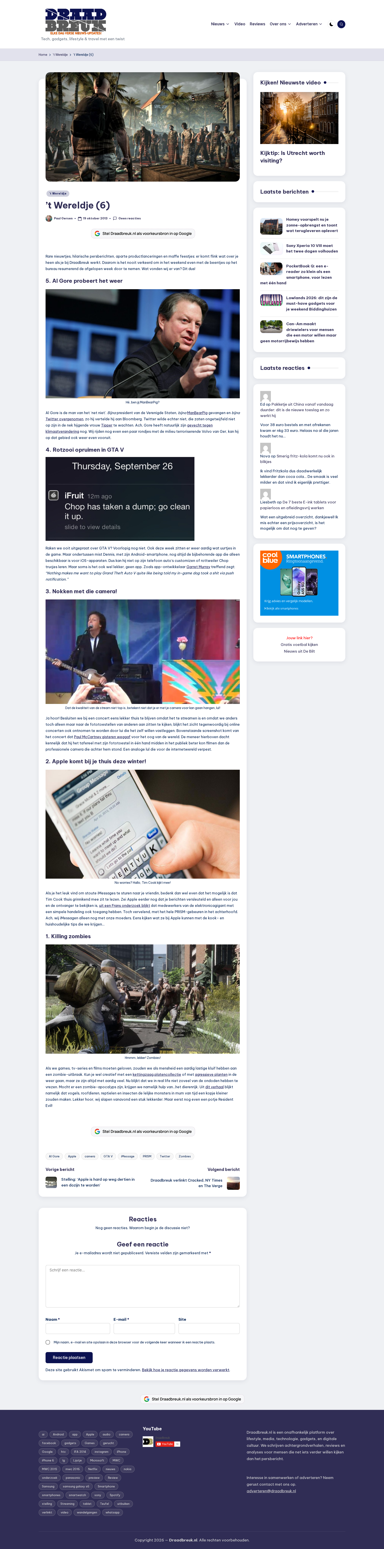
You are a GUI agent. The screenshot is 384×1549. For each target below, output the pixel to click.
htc (63, 1451)
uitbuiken (123, 1503)
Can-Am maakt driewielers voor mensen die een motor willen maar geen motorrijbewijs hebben (298, 332)
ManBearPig (197, 413)
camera (90, 1156)
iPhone (121, 1451)
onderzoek (49, 1477)
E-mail (121, 1319)
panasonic (73, 1477)
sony (97, 1495)
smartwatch (77, 1495)
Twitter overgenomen (64, 419)
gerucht (108, 1443)
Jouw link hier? (299, 637)
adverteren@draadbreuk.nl (271, 1491)
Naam (53, 1319)
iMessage (127, 1156)
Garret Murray (198, 567)
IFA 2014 (80, 1451)
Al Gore (54, 1156)
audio (106, 1434)
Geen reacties (129, 218)
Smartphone (106, 1486)
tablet (87, 1503)
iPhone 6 (48, 1460)
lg (63, 1460)
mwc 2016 (73, 1469)
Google (47, 1451)
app (75, 1434)
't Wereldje (58, 193)
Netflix (92, 1469)
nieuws (110, 1469)
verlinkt (47, 1512)
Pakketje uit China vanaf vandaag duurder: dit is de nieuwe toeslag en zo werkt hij (296, 410)
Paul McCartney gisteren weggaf (102, 737)
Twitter (165, 1156)
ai (43, 1434)
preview (94, 1477)
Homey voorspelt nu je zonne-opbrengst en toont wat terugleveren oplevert (312, 225)
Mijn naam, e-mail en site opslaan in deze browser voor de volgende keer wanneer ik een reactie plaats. (134, 1342)
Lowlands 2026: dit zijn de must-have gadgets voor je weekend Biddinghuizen (311, 303)
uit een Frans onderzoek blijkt (124, 905)
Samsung (48, 1486)
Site (182, 1319)
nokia (127, 1469)
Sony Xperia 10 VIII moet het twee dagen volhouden (312, 248)
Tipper (106, 425)
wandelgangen (87, 1512)
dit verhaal (214, 1087)
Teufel (104, 1503)
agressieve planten (211, 1074)
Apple (72, 1156)
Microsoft (97, 1460)
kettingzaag (143, 1074)
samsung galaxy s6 (76, 1486)
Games (90, 1443)
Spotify (115, 1495)
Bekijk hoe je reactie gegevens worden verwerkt (185, 1369)
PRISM (147, 1156)
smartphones (51, 1495)
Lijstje (77, 1460)
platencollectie (167, 1074)
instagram (101, 1451)
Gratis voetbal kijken (299, 644)
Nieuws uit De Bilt (299, 651)
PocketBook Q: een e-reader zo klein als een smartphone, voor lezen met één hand (296, 275)
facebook (49, 1443)
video (64, 1512)
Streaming (67, 1503)
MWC (116, 1460)
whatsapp (113, 1512)
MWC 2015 (49, 1469)
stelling (47, 1503)
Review (113, 1477)
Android (58, 1434)
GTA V (108, 1156)
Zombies (185, 1156)
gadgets (70, 1443)
